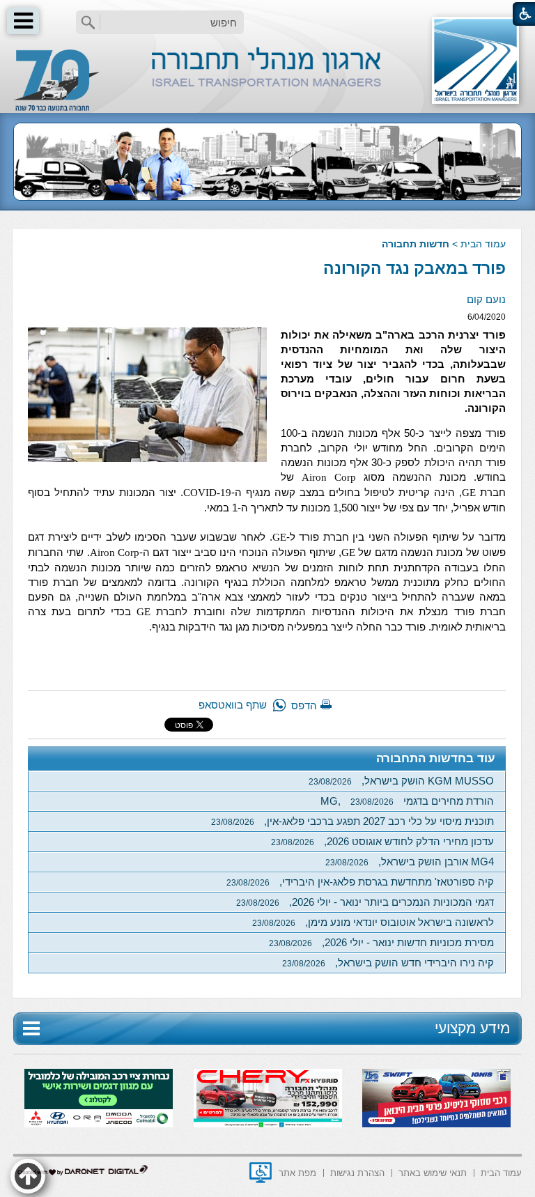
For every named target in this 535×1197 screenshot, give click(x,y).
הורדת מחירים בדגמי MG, (407, 801)
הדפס (304, 705)
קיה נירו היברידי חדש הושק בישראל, (388, 962)
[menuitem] (501, 1171)
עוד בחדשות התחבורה (435, 758)
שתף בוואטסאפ (233, 705)
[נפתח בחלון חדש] (260, 1172)
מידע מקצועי (472, 1028)
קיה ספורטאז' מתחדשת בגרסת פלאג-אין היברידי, (360, 882)
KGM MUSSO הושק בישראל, (401, 781)
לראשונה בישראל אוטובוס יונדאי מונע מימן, (373, 922)
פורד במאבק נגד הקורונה (414, 268)
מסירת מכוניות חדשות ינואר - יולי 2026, (381, 942)
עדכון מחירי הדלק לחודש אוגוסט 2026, (382, 841)
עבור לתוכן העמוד (267, 14)
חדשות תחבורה (415, 243)
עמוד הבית (483, 243)
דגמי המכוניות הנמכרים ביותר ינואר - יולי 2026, (365, 902)
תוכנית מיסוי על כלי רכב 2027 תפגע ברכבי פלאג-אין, (352, 821)
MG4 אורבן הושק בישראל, (409, 861)
